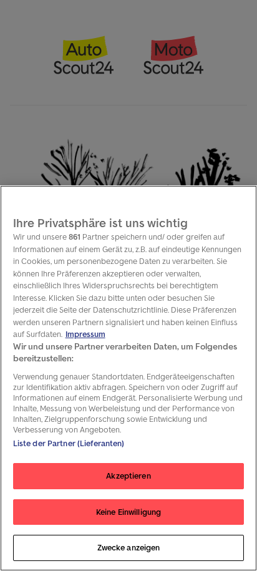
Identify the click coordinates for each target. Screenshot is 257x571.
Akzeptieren (128, 476)
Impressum (85, 334)
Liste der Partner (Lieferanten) (69, 443)
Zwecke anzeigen (128, 547)
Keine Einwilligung (128, 512)
